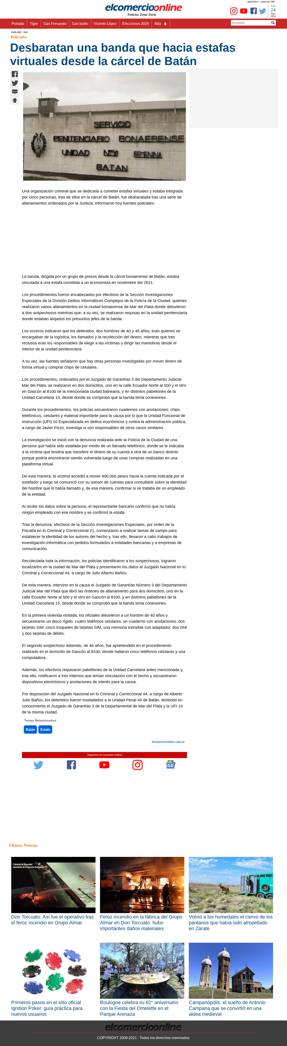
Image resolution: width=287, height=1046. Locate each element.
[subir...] (14, 101)
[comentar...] (14, 92)
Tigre (34, 24)
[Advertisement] (102, 240)
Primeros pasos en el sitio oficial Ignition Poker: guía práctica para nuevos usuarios (47, 1008)
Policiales (19, 37)
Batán (30, 729)
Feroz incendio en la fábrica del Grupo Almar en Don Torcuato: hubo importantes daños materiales (141, 922)
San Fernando (54, 24)
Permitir (179, 26)
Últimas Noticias (23, 845)
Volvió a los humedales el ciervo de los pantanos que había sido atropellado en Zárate (231, 922)
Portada (18, 24)
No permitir (156, 26)
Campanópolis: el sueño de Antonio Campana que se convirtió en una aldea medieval (227, 1008)
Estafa (45, 729)
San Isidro (80, 24)
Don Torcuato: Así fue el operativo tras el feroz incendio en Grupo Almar (52, 919)
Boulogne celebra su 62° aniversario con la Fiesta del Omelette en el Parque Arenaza (139, 1008)
